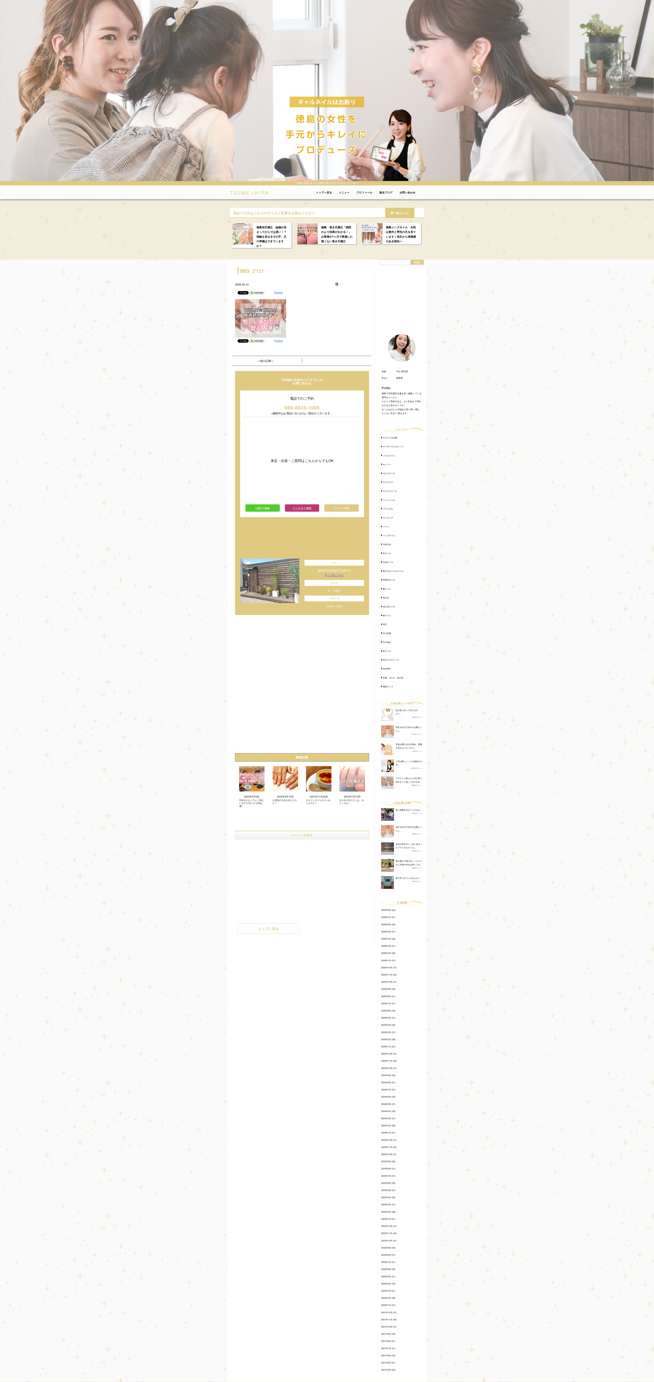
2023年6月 (386, 1182)
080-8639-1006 (302, 407)
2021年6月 (386, 1355)
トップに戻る (268, 928)
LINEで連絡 (262, 508)
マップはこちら (334, 575)
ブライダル (388, 508)
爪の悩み (387, 642)
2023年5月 (386, 1190)
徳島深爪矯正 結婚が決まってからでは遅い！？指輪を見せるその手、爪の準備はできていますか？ (271, 236)
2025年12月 (386, 967)
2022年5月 (386, 1276)
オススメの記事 (390, 437)
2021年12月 (386, 1312)
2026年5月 (386, 931)
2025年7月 (386, 1003)
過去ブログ (386, 192)
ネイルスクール (390, 490)
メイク (386, 526)
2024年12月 (386, 1053)
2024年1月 (386, 1132)
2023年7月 (386, 1175)
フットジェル (389, 499)
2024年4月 (386, 1111)
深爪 (385, 624)
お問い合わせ (408, 192)
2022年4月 (386, 1283)
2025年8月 (386, 996)
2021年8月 (386, 1340)
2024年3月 (386, 1118)
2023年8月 (386, 1168)
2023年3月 (386, 1204)
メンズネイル (389, 535)
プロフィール (364, 192)
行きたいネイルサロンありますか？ (318, 802)
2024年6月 (386, 1096)
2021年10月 (386, 1326)
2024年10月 (386, 1068)
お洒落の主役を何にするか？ (284, 802)
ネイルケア (388, 482)
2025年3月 (386, 1032)
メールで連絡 (341, 508)
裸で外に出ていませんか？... (409, 877)
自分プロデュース (391, 659)
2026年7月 (386, 917)
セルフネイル (389, 473)
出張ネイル (388, 562)
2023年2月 (386, 1211)
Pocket (278, 292)
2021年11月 (386, 1319)
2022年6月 (386, 1269)
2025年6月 (386, 1010)
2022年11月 (386, 1233)
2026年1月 (386, 960)
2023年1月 (386, 1218)
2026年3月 (386, 945)
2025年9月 (386, 988)
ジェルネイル (389, 455)
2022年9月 (386, 1247)
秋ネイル (387, 650)
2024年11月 (386, 1060)
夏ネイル (387, 588)
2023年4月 (386, 1197)
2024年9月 (386, 1075)
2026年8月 (386, 909)
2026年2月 (386, 953)
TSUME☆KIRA (249, 192)
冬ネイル (387, 553)
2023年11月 (386, 1147)
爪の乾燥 (387, 633)
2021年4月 (386, 1369)
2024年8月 (386, 1082)
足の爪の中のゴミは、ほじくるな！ (351, 802)
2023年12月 (386, 1139)
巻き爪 (386, 597)
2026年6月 (386, 924)
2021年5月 (386, 1362)
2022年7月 (386, 1261)
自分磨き (387, 668)
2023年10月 (386, 1154)
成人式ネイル (389, 606)
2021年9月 (386, 1333)
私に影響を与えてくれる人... (409, 809)
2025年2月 (386, 1039)
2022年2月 (386, 1297)
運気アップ (388, 686)
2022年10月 (386, 1240)
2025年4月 (386, 1024)
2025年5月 (386, 1017)
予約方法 (387, 544)
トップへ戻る (324, 192)
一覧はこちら (401, 213)
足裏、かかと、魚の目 (393, 677)
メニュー (344, 192)
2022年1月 (386, 1305)
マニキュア (388, 517)
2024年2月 (386, 1125)
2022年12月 (386, 1226)
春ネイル (387, 615)
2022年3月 (386, 1290)
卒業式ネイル (389, 579)
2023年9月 (386, 1161)
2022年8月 (386, 1254)
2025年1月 (386, 1046)
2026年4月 (386, 938)
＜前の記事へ (265, 361)
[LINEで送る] (257, 292)
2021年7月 (386, 1348)
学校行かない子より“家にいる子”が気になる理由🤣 (251, 803)
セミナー (387, 464)
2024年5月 (386, 1104)
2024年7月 (386, 1089)
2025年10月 (386, 981)
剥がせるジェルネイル (393, 570)
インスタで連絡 (302, 508)
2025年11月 (386, 974)
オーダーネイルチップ (393, 446)
